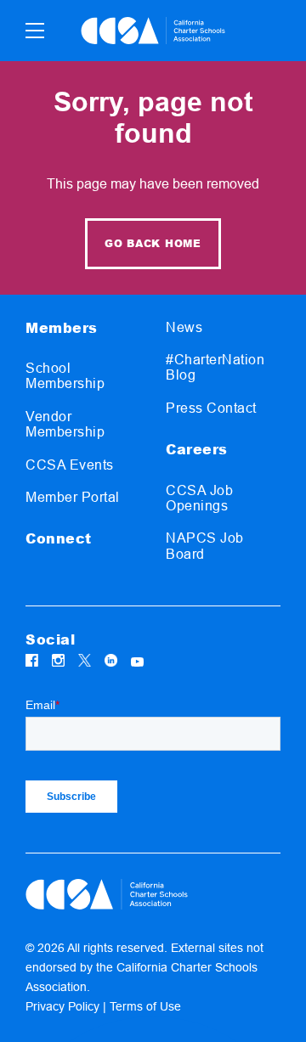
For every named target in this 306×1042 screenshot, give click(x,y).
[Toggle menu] (35, 30)
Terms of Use (145, 1006)
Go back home (153, 243)
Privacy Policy (62, 1006)
